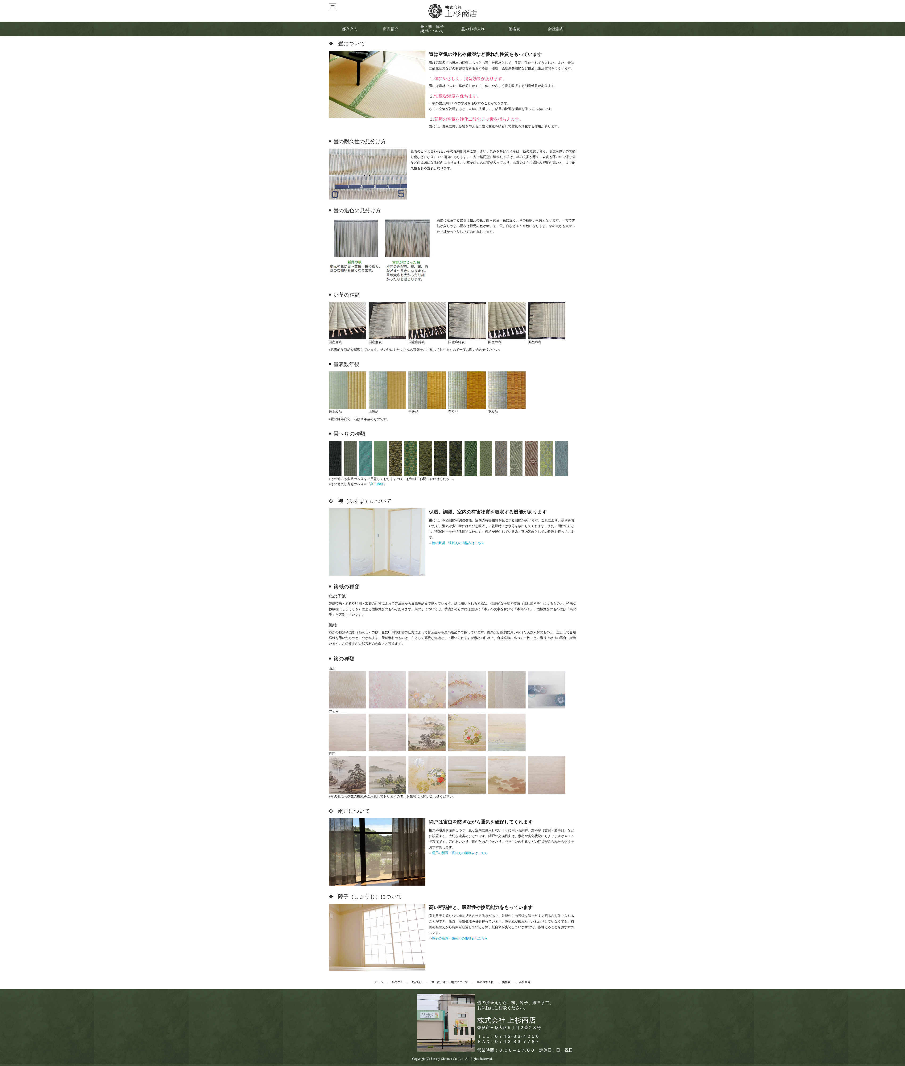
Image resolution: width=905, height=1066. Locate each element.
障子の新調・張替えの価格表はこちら (460, 938)
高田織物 (376, 484)
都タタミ (397, 982)
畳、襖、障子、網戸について (449, 982)
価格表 (506, 982)
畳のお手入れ (485, 982)
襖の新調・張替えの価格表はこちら (458, 543)
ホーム (379, 982)
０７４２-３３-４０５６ (516, 1036)
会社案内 (524, 982)
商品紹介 (417, 982)
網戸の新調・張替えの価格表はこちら (460, 853)
